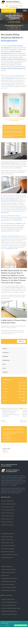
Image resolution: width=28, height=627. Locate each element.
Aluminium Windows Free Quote (9, 590)
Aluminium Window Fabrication (8, 572)
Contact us (5, 372)
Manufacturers (6, 360)
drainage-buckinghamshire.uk (8, 599)
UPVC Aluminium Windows (7, 536)
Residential (5, 356)
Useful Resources (7, 595)
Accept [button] (21, 625)
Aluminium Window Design (7, 539)
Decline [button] (7, 625)
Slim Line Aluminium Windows (8, 510)
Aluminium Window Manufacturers (9, 504)
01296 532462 (13, 7)
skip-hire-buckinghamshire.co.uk (9, 605)
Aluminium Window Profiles (8, 542)
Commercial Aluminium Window (9, 587)
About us (5, 348)
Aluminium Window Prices (7, 557)
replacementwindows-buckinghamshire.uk (11, 608)
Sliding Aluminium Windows (8, 524)
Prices (4, 364)
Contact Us (21, 341)
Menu (24, 10)
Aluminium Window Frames (8, 501)
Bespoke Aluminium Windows (8, 533)
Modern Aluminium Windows (8, 551)
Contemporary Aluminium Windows (9, 554)
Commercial (5, 352)
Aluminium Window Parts (7, 566)
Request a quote (8, 10)
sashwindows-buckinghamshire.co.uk (10, 602)
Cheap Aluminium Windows (8, 516)
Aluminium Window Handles (8, 507)
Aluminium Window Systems (8, 513)
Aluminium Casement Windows (8, 569)
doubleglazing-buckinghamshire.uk (9, 611)
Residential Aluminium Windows (9, 581)
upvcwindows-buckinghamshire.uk (9, 614)
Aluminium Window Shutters (8, 584)
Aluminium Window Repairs (8, 522)
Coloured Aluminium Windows (8, 545)
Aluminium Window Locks (7, 519)
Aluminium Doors (5, 575)
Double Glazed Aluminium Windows (9, 578)
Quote (4, 368)
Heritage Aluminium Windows (8, 548)
